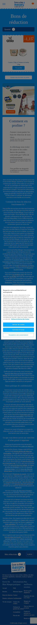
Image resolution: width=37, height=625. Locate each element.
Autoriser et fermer (18, 329)
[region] (18, 312)
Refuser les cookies (19, 324)
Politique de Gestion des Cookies (20, 319)
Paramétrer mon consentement (18, 335)
